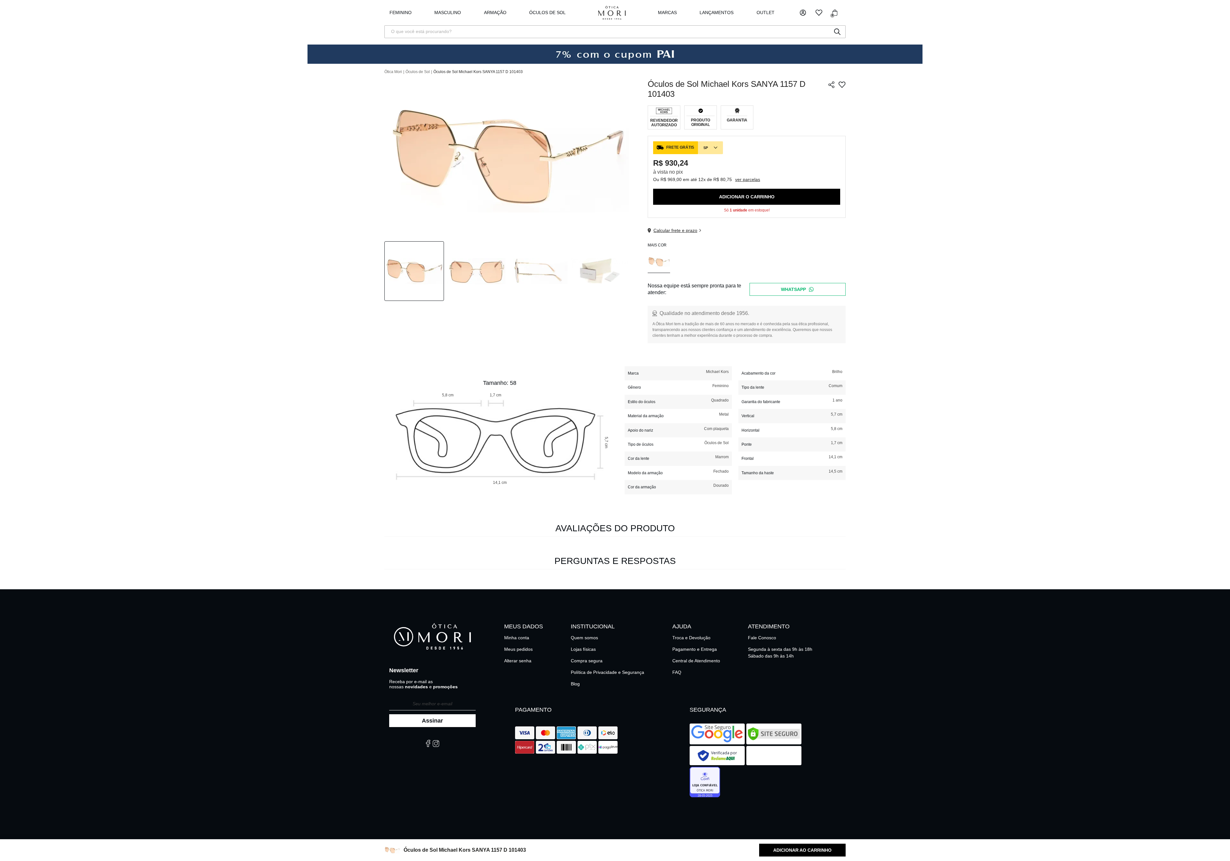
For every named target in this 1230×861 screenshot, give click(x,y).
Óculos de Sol (418, 72)
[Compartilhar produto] (831, 84)
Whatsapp (793, 289)
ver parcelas (747, 179)
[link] (547, 12)
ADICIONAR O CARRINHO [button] (747, 196)
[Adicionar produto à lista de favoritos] (842, 84)
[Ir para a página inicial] (612, 13)
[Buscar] (837, 31)
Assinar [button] (432, 720)
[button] (802, 12)
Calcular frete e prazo (675, 230)
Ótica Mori (393, 72)
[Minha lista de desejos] (818, 12)
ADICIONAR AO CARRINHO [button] (802, 850)
